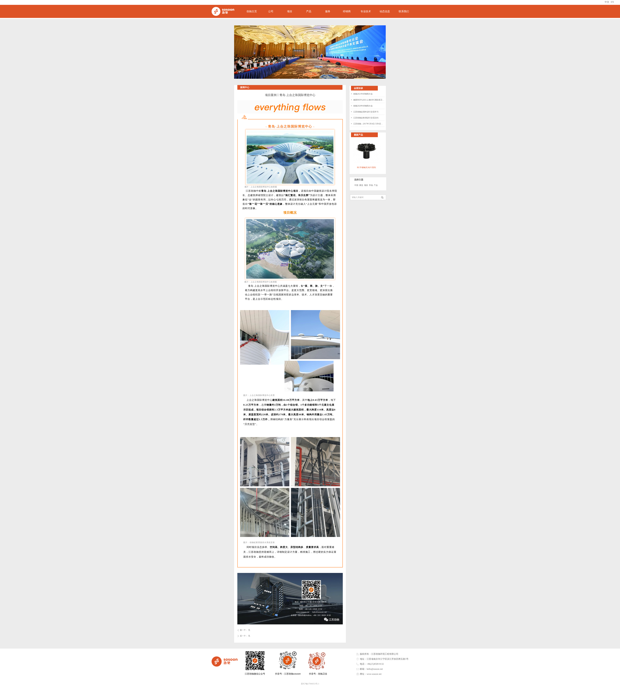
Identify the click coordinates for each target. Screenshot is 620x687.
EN (612, 2)
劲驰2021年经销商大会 (363, 94)
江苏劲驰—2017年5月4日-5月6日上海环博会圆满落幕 (369, 124)
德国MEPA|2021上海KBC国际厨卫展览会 (369, 100)
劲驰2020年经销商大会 (363, 106)
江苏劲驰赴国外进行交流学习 (365, 112)
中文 (607, 2)
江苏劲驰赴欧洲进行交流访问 (365, 118)
